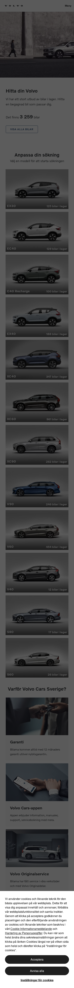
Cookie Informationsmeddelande (31, 929)
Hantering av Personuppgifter (23, 933)
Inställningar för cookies (37, 980)
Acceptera (37, 959)
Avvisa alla (37, 971)
